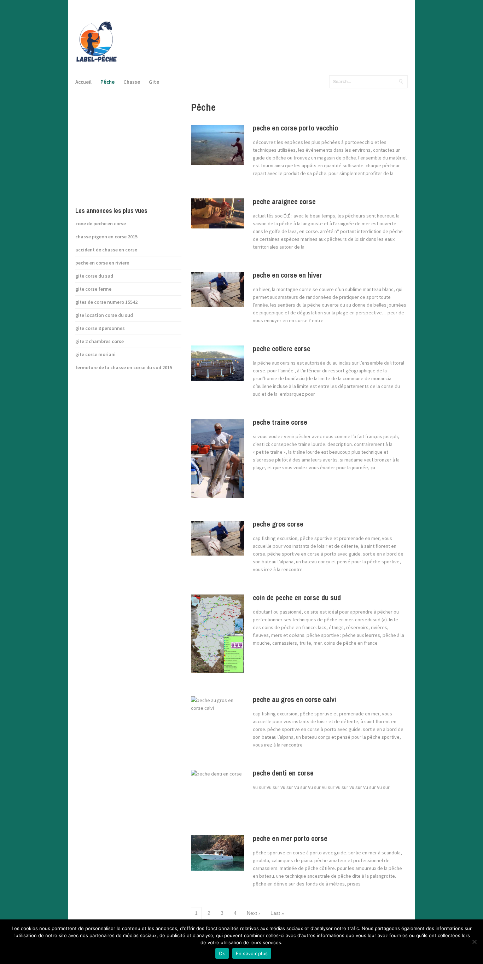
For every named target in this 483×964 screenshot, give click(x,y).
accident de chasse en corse (106, 249)
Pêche (107, 82)
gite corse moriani (95, 354)
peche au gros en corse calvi (294, 699)
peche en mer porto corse (290, 838)
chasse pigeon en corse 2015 (106, 236)
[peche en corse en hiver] (217, 292)
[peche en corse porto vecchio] (217, 147)
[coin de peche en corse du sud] (217, 636)
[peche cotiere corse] (217, 365)
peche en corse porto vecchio (295, 128)
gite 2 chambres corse (99, 341)
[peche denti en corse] (216, 793)
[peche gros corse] (217, 541)
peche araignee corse (284, 201)
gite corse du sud (94, 276)
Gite (154, 82)
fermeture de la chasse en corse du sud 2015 (123, 367)
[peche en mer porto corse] (217, 855)
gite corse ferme (93, 289)
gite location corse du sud (104, 315)
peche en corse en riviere (102, 263)
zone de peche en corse (100, 223)
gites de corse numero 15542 (106, 302)
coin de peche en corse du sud (297, 597)
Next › (253, 913)
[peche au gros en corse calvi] (217, 721)
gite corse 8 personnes (100, 328)
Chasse (131, 82)
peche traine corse (280, 422)
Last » (277, 913)
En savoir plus (252, 953)
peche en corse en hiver (287, 275)
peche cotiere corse (281, 348)
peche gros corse (278, 524)
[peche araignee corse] (217, 216)
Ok (222, 953)
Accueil (83, 82)
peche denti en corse (283, 773)
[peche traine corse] (217, 461)
